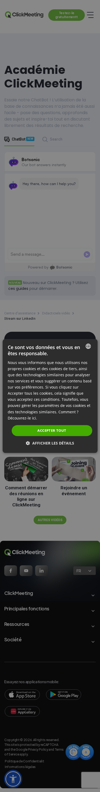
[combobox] (88, 346)
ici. (34, 418)
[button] (50, 443)
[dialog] (49, 396)
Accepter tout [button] (51, 430)
